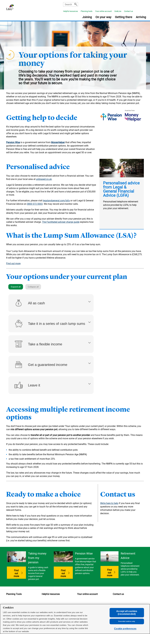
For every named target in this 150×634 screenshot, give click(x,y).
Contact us (128, 11)
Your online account (103, 11)
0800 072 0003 (35, 204)
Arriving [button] (141, 17)
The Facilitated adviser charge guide (60, 222)
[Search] (75, 4)
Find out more (13, 263)
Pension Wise (13, 142)
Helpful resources (70, 11)
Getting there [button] (123, 17)
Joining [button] (87, 17)
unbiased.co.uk (44, 179)
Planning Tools (14, 594)
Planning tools (86, 11)
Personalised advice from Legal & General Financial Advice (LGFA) (121, 189)
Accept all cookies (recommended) (126, 612)
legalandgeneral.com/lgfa (56, 200)
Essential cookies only (126, 621)
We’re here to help (109, 503)
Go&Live (117, 11)
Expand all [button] (16, 287)
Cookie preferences (125, 629)
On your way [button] (103, 17)
